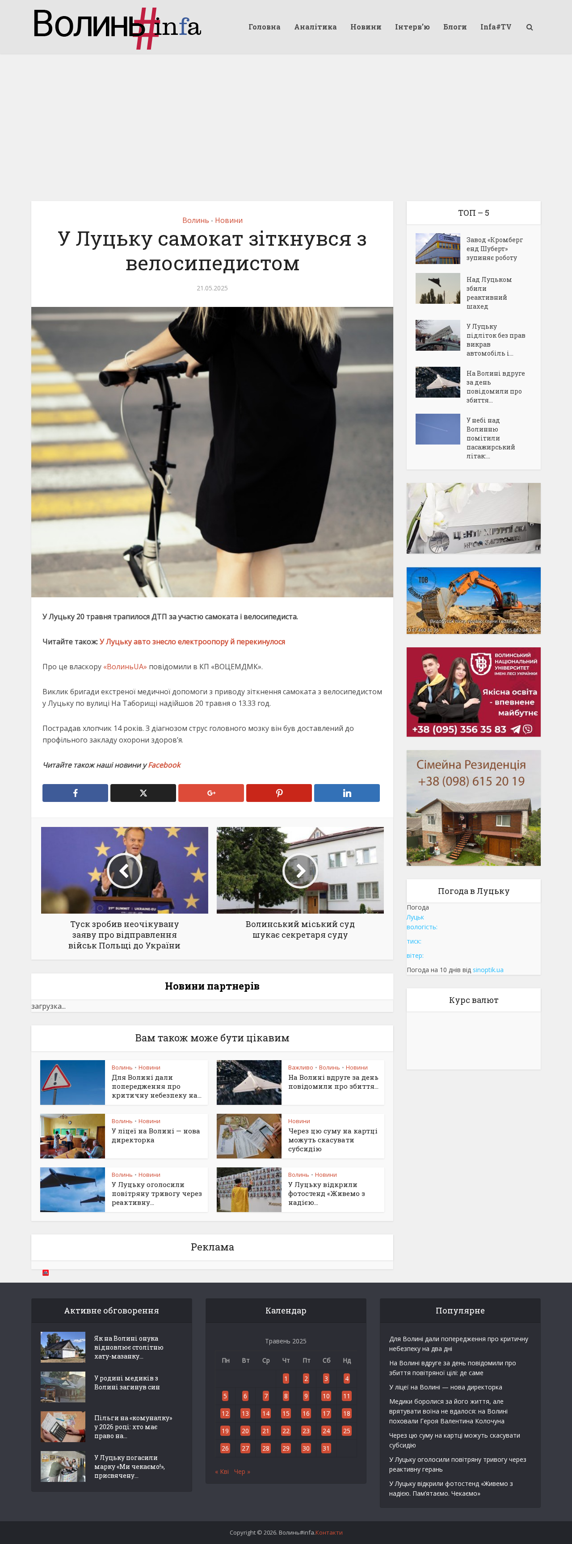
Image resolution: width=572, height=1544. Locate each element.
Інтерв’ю (412, 26)
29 (286, 1448)
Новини (366, 26)
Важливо (300, 1067)
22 (286, 1431)
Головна (264, 26)
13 (245, 1413)
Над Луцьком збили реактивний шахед (489, 292)
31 (326, 1448)
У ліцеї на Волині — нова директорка (445, 1387)
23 (306, 1431)
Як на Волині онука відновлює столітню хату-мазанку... (129, 1347)
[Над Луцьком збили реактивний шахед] (441, 288)
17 (326, 1413)
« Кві (222, 1471)
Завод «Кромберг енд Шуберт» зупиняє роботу (495, 248)
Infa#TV (496, 26)
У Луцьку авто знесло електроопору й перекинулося (192, 641)
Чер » (242, 1471)
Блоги (455, 26)
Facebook (164, 765)
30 (306, 1448)
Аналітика (315, 26)
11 (346, 1396)
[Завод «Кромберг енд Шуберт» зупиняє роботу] (441, 248)
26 (225, 1448)
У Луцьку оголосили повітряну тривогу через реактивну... (157, 1193)
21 (265, 1431)
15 (286, 1413)
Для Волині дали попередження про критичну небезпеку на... (157, 1086)
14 (265, 1413)
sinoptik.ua (488, 969)
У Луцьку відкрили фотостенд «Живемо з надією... (326, 1193)
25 (346, 1431)
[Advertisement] (286, 120)
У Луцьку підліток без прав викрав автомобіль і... (496, 339)
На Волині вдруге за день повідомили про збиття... (333, 1082)
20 (245, 1431)
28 (265, 1448)
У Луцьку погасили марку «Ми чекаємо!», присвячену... (129, 1466)
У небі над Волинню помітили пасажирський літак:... (491, 438)
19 (225, 1431)
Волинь (195, 220)
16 (306, 1413)
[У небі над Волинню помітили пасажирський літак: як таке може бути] (441, 429)
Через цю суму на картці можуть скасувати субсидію (333, 1140)
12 (225, 1413)
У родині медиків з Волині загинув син (127, 1382)
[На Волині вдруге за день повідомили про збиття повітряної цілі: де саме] (441, 382)
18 (346, 1413)
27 (245, 1448)
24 (326, 1431)
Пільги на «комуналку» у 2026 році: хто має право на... (133, 1427)
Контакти (329, 1532)
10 (326, 1396)
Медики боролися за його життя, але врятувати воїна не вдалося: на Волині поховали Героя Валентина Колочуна (448, 1411)
